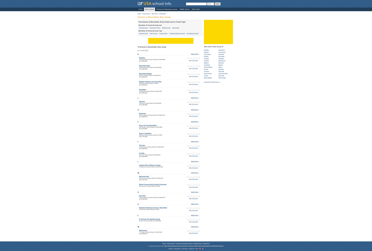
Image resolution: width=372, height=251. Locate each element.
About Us (171, 248)
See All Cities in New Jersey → (212, 82)
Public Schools (153, 33)
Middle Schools (166, 28)
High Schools (175, 28)
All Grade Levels (143, 28)
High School (196, 9)
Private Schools (163, 33)
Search (218, 4)
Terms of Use (185, 248)
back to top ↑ (195, 54)
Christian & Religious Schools (177, 33)
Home (141, 9)
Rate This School (193, 60)
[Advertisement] (218, 32)
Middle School (184, 9)
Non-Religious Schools (193, 33)
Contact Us (191, 248)
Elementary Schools (155, 28)
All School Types (143, 33)
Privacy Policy (177, 248)
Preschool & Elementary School (166, 9)
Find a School (149, 9)
